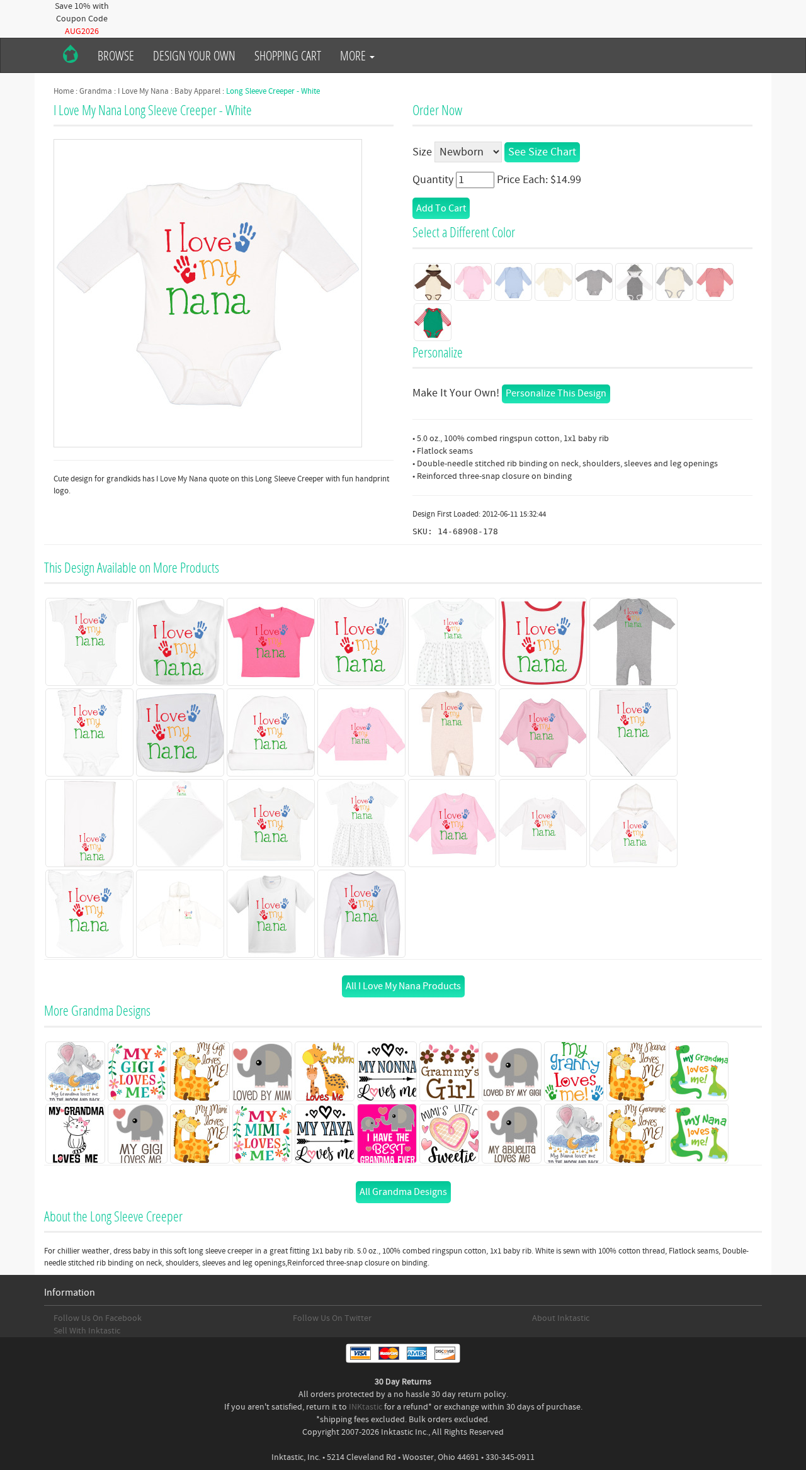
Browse (116, 55)
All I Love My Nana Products (403, 986)
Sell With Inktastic (87, 1331)
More (354, 55)
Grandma (95, 91)
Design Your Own (194, 55)
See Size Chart (542, 152)
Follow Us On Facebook (98, 1318)
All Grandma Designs (403, 1192)
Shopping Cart (287, 55)
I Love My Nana (143, 91)
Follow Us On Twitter (332, 1318)
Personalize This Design (556, 393)
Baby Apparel (197, 91)
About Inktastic (560, 1318)
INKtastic (365, 1407)
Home (64, 91)
